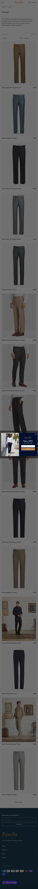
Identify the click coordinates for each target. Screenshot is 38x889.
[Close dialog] (36, 434)
